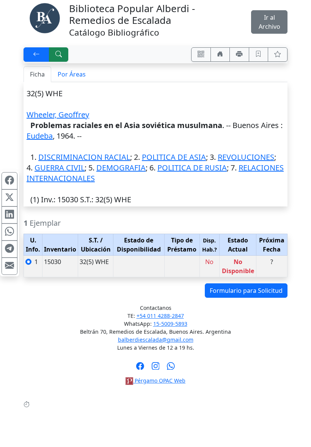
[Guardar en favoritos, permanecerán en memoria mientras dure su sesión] (259, 54)
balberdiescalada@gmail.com (155, 339)
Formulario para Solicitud (246, 290)
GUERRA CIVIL (60, 168)
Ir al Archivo (269, 22)
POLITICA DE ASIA (174, 157)
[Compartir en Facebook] (9, 181)
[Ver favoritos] (277, 54)
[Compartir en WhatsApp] (9, 232)
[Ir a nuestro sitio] (220, 54)
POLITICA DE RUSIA (192, 168)
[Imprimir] (239, 54)
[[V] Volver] (36, 54)
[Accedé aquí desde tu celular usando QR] (201, 54)
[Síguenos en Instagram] (155, 368)
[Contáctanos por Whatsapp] (170, 368)
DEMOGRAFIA (121, 168)
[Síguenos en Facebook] (140, 368)
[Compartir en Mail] (9, 266)
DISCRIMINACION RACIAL (84, 157)
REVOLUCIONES (246, 157)
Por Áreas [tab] (72, 74)
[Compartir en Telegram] (9, 249)
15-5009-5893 (170, 323)
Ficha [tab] (37, 74)
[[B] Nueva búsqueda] (59, 54)
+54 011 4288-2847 (160, 315)
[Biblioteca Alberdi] (45, 17)
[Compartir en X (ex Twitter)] (9, 198)
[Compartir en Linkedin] (9, 215)
